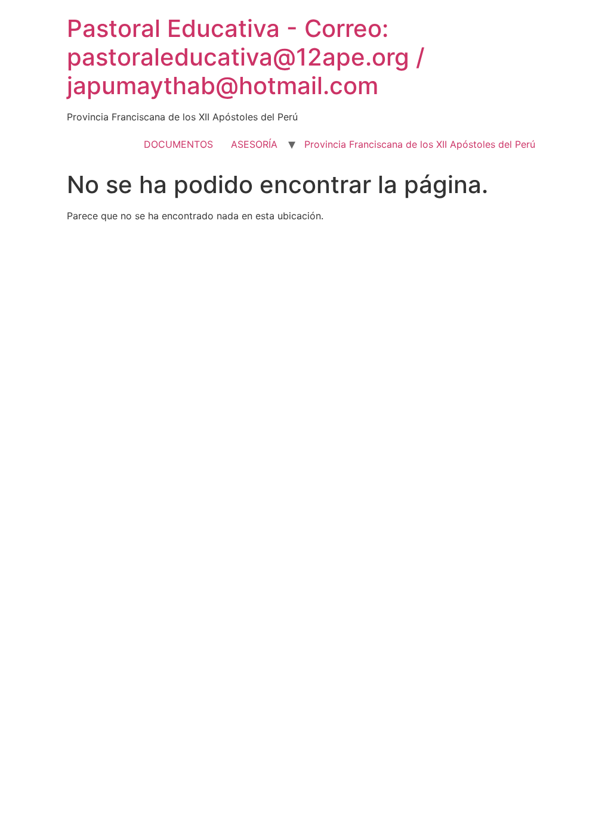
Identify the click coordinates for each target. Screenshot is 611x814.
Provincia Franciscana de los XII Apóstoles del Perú (419, 144)
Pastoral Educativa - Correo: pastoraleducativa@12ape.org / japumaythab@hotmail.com (246, 57)
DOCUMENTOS (178, 144)
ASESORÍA (254, 144)
